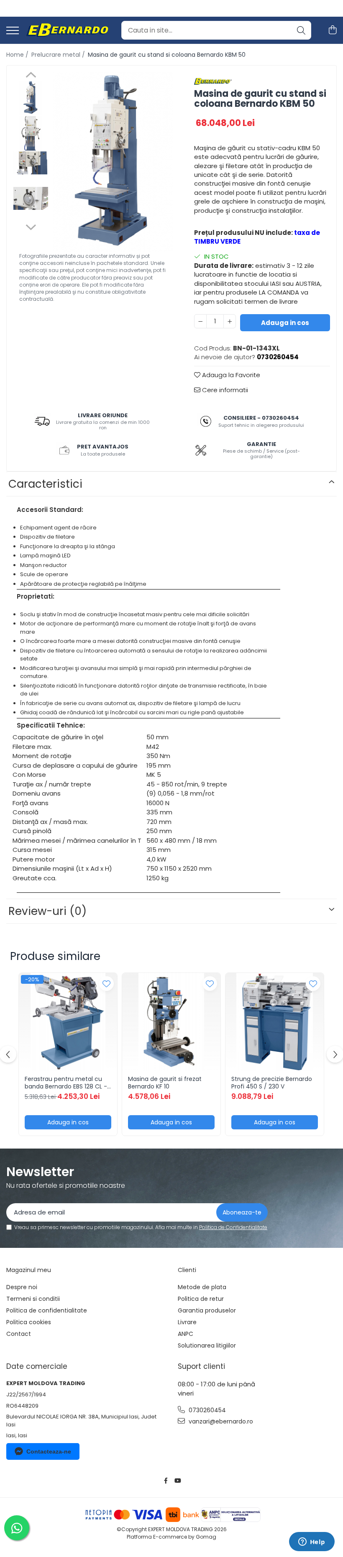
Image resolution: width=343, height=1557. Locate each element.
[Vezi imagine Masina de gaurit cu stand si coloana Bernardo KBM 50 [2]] (30, 162)
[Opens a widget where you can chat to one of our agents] (312, 1542)
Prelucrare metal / (59, 54)
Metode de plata (202, 1287)
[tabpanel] (113, 162)
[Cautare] (301, 30)
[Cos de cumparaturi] (332, 30)
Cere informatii (224, 389)
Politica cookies (28, 1322)
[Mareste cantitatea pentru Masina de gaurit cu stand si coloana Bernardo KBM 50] (229, 321)
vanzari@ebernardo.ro (220, 1421)
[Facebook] (166, 1480)
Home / (18, 54)
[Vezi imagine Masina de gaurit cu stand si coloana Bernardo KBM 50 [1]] (30, 133)
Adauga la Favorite (230, 374)
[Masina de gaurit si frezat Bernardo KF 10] (171, 1022)
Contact (18, 1334)
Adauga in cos (285, 322)
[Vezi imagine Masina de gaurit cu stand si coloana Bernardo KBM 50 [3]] (30, 198)
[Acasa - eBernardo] (67, 30)
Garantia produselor (207, 1310)
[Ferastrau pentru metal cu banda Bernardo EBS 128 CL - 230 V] (68, 1022)
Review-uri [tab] (47, 911)
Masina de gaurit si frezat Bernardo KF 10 (165, 1082)
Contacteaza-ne (48, 1451)
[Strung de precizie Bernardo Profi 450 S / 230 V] (274, 1022)
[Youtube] (177, 1480)
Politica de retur (201, 1299)
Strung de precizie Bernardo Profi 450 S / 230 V (271, 1082)
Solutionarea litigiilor (207, 1345)
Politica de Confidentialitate (233, 1227)
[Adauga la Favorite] (106, 983)
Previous (30, 76)
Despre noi (21, 1287)
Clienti (187, 1270)
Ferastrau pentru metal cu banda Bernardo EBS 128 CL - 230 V (66, 1082)
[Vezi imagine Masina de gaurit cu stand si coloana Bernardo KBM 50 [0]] (30, 98)
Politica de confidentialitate (46, 1310)
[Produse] (12, 31)
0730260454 (206, 1410)
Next (30, 226)
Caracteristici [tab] (45, 483)
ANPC (185, 1334)
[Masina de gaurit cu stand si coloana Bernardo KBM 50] (113, 162)
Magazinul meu (28, 1270)
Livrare (187, 1322)
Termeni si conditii (33, 1299)
